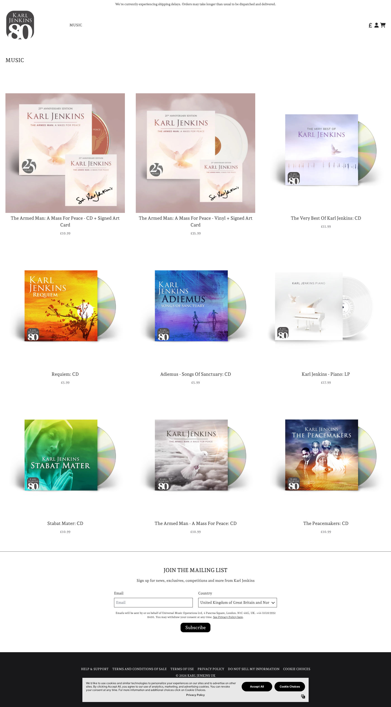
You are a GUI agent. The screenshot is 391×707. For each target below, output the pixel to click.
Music (75, 25)
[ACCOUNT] (376, 25)
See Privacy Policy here (228, 617)
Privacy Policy (211, 669)
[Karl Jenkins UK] (20, 25)
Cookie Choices (296, 669)
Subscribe (195, 627)
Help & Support (95, 669)
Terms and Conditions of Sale (139, 669)
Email (119, 593)
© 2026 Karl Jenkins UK (195, 675)
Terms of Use (182, 669)
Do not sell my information (253, 669)
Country (205, 593)
